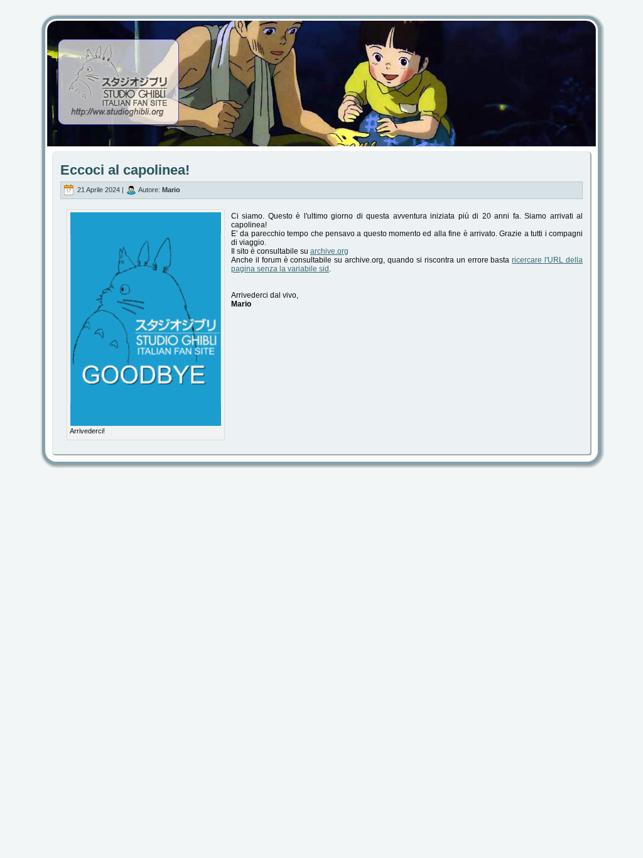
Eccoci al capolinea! (125, 170)
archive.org (329, 251)
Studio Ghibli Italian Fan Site (321, 72)
